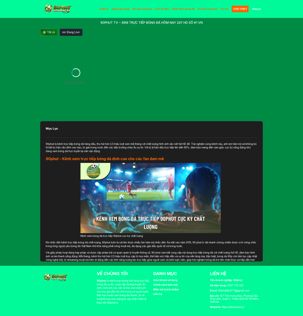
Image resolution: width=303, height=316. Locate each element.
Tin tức (224, 8)
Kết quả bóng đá (142, 8)
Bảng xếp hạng (120, 8)
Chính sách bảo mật (165, 284)
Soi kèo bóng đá (207, 8)
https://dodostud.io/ (233, 306)
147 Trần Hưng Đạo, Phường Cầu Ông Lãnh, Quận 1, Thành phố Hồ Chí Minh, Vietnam (234, 298)
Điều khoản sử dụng (165, 280)
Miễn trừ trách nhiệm (166, 289)
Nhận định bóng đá (183, 8)
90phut (104, 8)
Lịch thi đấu (162, 8)
